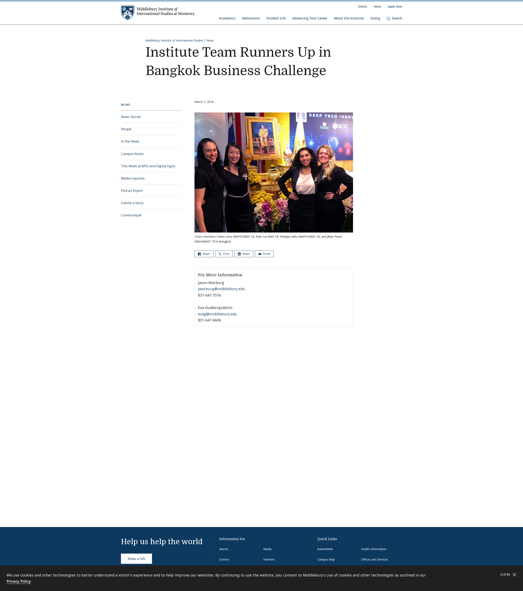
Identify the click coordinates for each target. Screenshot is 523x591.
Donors (224, 559)
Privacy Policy (19, 581)
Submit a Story (132, 203)
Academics (227, 18)
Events (362, 6)
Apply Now (395, 6)
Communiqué (131, 215)
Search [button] (397, 18)
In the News (130, 141)
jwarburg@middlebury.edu (221, 288)
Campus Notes (132, 154)
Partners (269, 559)
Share (206, 254)
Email (266, 254)
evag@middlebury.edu (217, 313)
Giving (375, 18)
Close (506, 574)
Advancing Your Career (309, 18)
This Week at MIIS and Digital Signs (148, 166)
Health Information (373, 549)
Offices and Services (374, 559)
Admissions (251, 18)
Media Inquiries (133, 178)
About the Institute (349, 18)
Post (225, 254)
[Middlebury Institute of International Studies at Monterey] (158, 12)
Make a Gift (136, 558)
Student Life (276, 18)
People (126, 129)
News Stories (131, 117)
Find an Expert (132, 190)
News (377, 6)
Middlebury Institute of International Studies (174, 40)
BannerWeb (325, 549)
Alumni (223, 549)
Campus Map (326, 559)
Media (267, 549)
